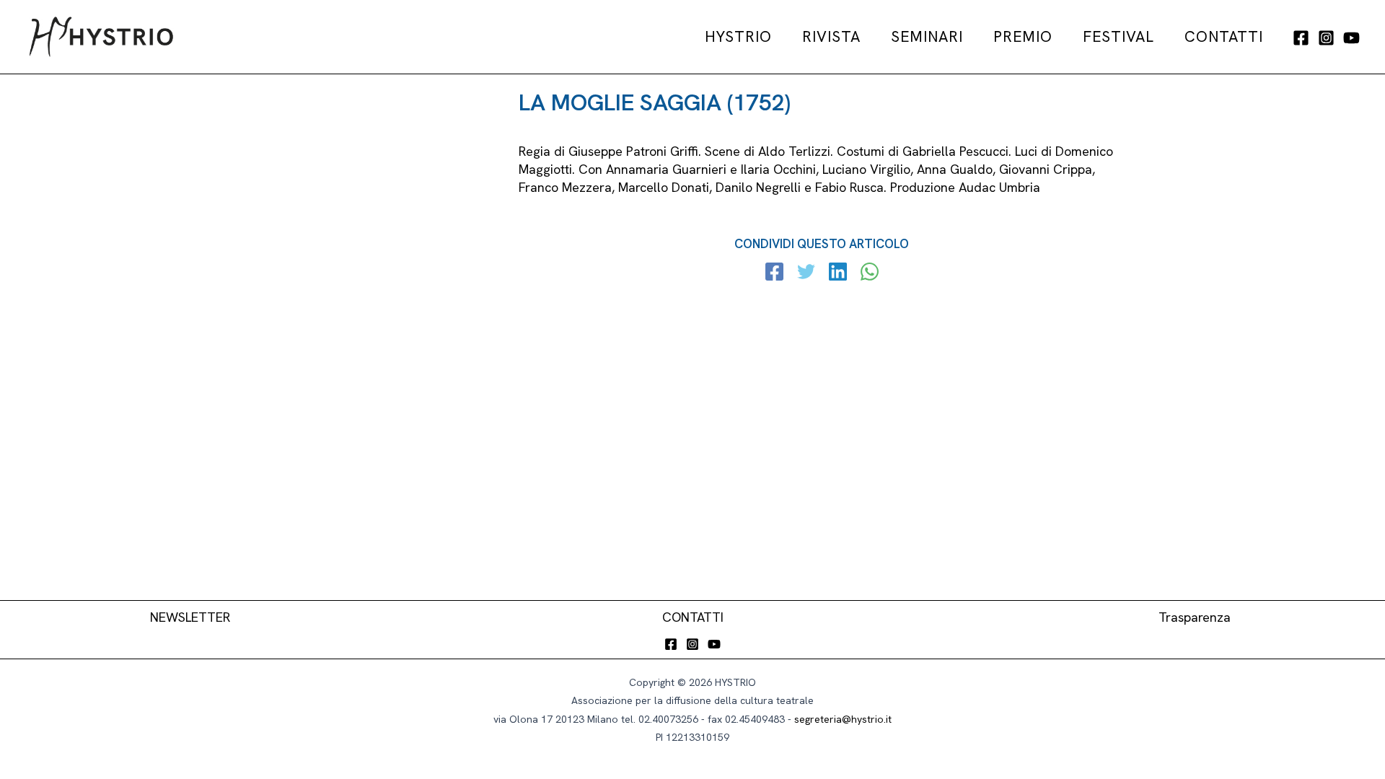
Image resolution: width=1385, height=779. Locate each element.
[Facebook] (1301, 38)
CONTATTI (693, 617)
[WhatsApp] (870, 273)
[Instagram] (1326, 38)
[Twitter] (806, 273)
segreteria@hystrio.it (843, 719)
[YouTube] (1351, 38)
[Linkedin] (838, 273)
